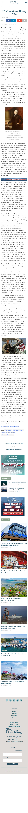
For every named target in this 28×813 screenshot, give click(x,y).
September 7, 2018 (12, 491)
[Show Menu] (2, 2)
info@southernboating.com (17, 741)
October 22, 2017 (12, 484)
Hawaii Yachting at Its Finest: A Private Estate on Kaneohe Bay (12, 599)
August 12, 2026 (5, 685)
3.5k (18, 484)
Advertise (14, 713)
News (10, 7)
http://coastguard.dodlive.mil (10, 426)
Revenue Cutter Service (8, 432)
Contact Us (14, 720)
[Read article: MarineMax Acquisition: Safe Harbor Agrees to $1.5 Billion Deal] (14, 643)
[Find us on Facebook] (7, 700)
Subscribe (14, 715)
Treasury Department (8, 434)
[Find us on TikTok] (14, 700)
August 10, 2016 (4, 17)
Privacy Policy (14, 724)
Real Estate (5, 595)
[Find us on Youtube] (17, 700)
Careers (14, 718)
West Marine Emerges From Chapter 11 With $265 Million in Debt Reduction (14, 544)
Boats (3, 567)
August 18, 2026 (5, 602)
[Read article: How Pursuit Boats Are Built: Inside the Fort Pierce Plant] (14, 560)
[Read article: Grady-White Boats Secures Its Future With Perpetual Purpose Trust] (14, 615)
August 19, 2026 (5, 574)
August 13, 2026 (5, 657)
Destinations (5, 678)
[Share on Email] (19, 20)
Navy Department (18, 430)
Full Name (6, 752)
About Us (14, 711)
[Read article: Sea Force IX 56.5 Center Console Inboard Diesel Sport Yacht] (4, 489)
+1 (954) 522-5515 (16, 739)
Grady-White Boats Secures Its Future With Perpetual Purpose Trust (13, 627)
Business (4, 539)
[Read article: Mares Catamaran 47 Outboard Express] (4, 483)
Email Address (7, 758)
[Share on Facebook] (8, 20)
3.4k (10, 630)
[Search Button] (26, 2)
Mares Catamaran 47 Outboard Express (17, 482)
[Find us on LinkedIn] (21, 700)
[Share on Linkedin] (13, 20)
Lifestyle (6, 7)
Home (2, 7)
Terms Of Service (14, 722)
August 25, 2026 (5, 547)
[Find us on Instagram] (10, 700)
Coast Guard (8, 430)
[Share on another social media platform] (24, 20)
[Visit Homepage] (14, 2)
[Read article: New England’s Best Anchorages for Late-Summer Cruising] (14, 670)
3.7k (10, 574)
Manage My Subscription (14, 726)
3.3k (10, 547)
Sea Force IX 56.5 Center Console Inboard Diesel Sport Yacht (16, 488)
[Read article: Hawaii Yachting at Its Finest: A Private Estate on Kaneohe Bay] (14, 587)
